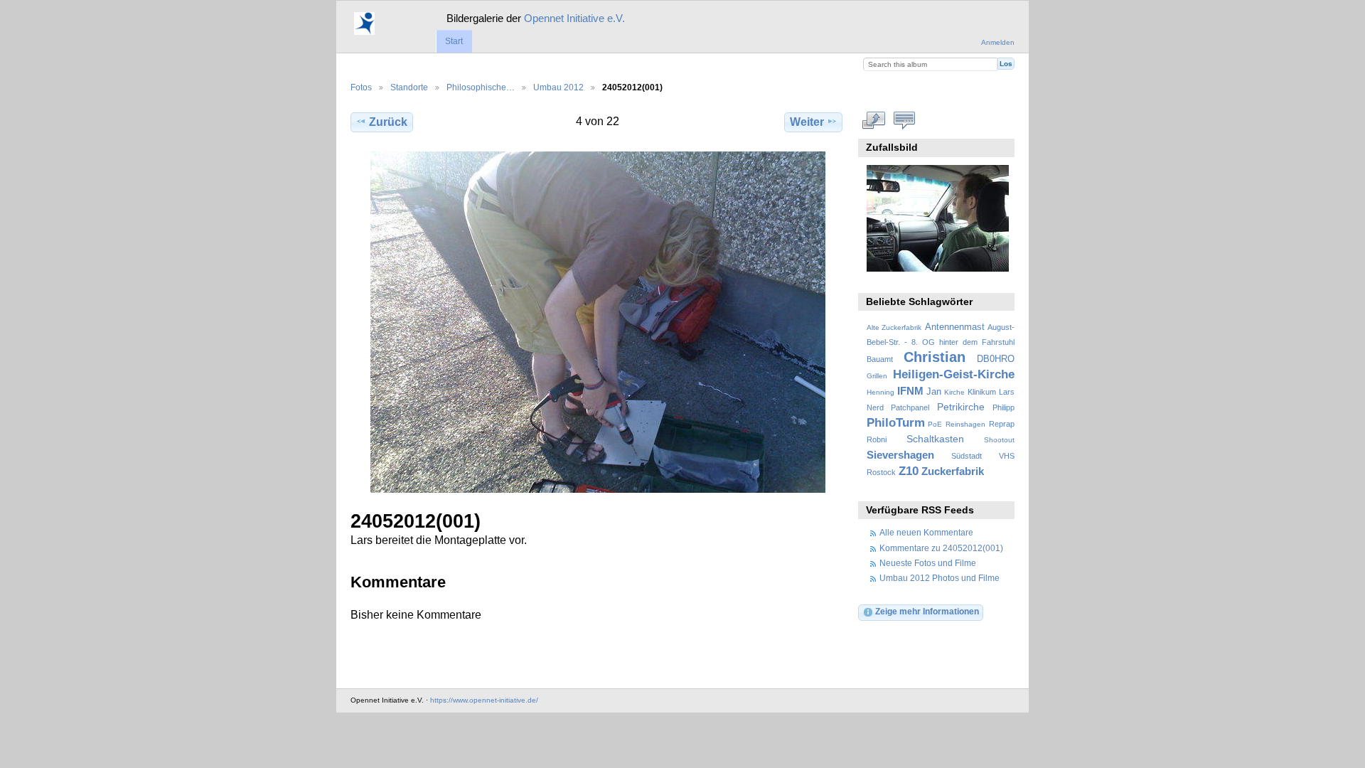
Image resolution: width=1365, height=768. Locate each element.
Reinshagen (965, 424)
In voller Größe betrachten (874, 120)
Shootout (999, 440)
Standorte (409, 87)
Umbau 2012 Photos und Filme (939, 577)
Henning (880, 392)
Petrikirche (961, 406)
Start (454, 41)
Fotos (361, 87)
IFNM (910, 391)
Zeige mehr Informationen (927, 611)
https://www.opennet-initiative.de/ (484, 700)
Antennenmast (955, 327)
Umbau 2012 (558, 87)
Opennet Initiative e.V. (574, 18)
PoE (935, 424)
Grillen (877, 376)
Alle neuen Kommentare (926, 532)
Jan (933, 392)
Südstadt (966, 456)
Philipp (1003, 407)
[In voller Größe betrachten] (597, 322)
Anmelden (998, 42)
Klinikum (982, 392)
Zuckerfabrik (952, 471)
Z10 (909, 471)
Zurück (388, 122)
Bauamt (880, 359)
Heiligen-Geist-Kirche (954, 374)
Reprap (1002, 424)
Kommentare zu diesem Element (904, 120)
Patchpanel (910, 407)
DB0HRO (996, 359)
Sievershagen (900, 455)
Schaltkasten (935, 438)
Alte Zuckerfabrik (894, 327)
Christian (934, 357)
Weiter (807, 122)
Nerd (875, 407)
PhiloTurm (896, 423)
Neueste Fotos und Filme (927, 562)
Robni (877, 439)
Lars (1007, 392)
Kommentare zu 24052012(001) (941, 548)
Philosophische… (480, 87)
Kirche (954, 392)
